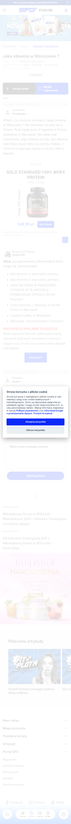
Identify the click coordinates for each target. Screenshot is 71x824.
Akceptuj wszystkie (36, 421)
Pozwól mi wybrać (42, 413)
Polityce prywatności (27, 410)
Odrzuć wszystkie (35, 430)
